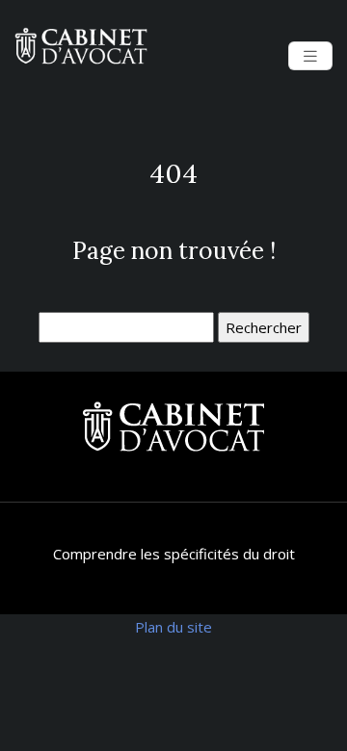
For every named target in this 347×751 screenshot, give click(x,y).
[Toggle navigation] (310, 56)
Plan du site (173, 626)
